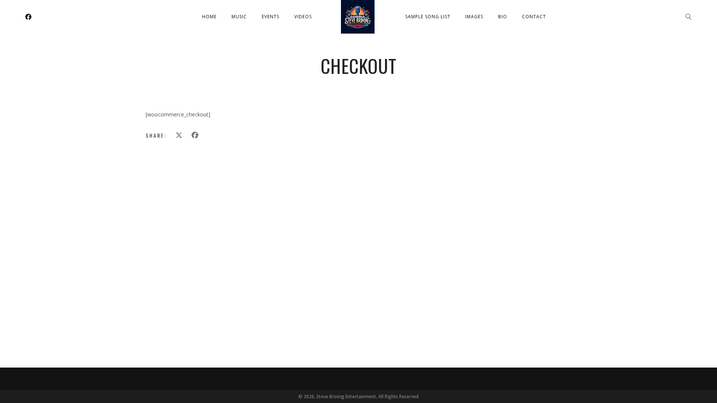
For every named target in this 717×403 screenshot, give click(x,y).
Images (474, 16)
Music (239, 16)
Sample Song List (427, 16)
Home (209, 16)
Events (270, 16)
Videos (303, 16)
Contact (534, 16)
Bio (502, 16)
